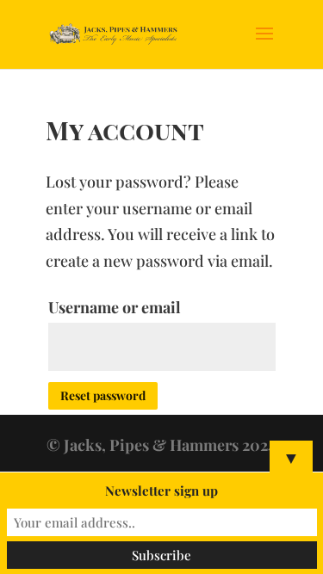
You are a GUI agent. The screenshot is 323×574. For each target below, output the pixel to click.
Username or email (114, 307)
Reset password (103, 395)
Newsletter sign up (161, 490)
